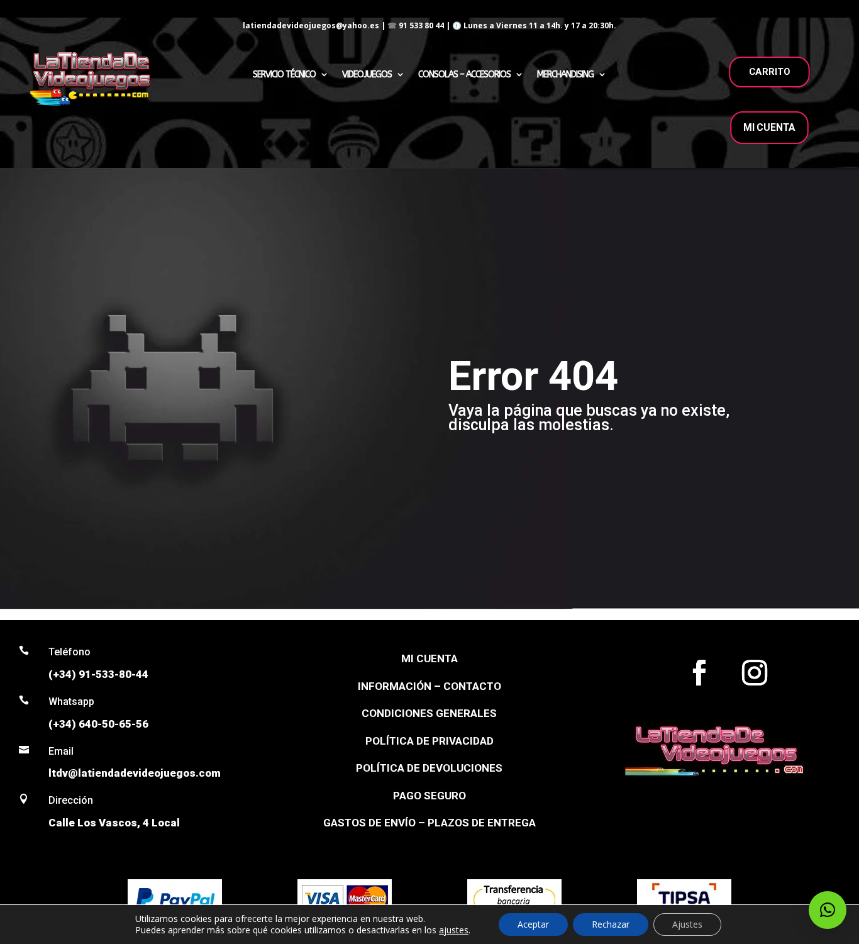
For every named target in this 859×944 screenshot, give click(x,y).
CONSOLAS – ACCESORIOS (464, 74)
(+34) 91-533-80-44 (98, 674)
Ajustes (687, 924)
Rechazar (610, 924)
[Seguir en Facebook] (699, 673)
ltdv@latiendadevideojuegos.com (134, 773)
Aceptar (533, 924)
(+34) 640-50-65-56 (98, 724)
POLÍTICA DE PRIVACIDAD (429, 741)
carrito (769, 71)
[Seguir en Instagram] (754, 673)
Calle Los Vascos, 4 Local (114, 822)
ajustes (453, 930)
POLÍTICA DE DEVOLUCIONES (429, 768)
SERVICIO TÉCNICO (284, 74)
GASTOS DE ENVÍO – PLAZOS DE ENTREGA (429, 822)
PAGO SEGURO (429, 795)
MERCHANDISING (565, 74)
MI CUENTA (769, 127)
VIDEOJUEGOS (367, 74)
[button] (827, 910)
